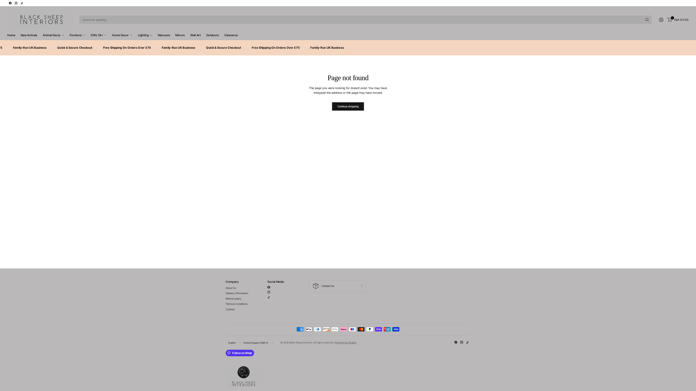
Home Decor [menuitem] (120, 35)
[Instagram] (16, 3)
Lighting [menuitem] (143, 35)
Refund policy (233, 298)
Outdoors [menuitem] (212, 35)
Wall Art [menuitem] (195, 35)
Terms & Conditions (236, 303)
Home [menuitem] (11, 35)
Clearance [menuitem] (231, 35)
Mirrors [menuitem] (180, 35)
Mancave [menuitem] (164, 35)
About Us (231, 287)
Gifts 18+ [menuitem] (97, 35)
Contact (230, 309)
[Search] (647, 20)
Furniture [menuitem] (76, 35)
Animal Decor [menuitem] (52, 35)
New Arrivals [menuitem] (29, 35)
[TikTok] (22, 3)
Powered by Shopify (345, 342)
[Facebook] (10, 3)
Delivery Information (237, 293)
